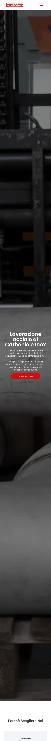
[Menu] (41, 5)
